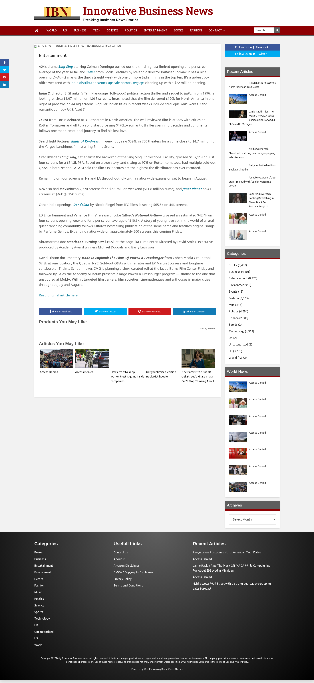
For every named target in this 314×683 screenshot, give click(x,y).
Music (233, 304)
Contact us (121, 552)
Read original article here (58, 295)
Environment (237, 285)
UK (231, 338)
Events (233, 291)
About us (120, 559)
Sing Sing (66, 66)
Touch (90, 72)
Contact (215, 30)
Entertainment (155, 30)
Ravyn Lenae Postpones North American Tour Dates (227, 552)
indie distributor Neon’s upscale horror (101, 83)
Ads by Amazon (208, 329)
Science (112, 30)
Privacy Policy (123, 578)
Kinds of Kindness (85, 141)
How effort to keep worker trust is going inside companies (127, 376)
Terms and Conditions (128, 585)
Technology (236, 331)
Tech (96, 30)
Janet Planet (192, 189)
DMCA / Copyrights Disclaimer (133, 572)
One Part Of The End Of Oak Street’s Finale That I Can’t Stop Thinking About (198, 376)
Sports (233, 324)
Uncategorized (238, 344)
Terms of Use (223, 661)
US (65, 30)
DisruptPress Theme (171, 669)
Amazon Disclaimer (126, 565)
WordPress (149, 669)
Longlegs (137, 83)
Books (179, 30)
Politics (131, 30)
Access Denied (49, 371)
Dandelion (81, 204)
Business (79, 30)
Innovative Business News (148, 10)
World (52, 30)
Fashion (196, 30)
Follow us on (252, 47)
